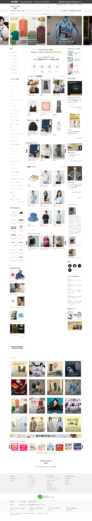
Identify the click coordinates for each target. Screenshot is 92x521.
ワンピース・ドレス (14, 92)
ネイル (11, 158)
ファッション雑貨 (13, 116)
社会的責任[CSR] (39, 513)
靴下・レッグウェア (14, 113)
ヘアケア (12, 165)
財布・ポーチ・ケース (14, 123)
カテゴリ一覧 (21, 202)
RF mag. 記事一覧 (78, 138)
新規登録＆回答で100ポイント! (63, 4)
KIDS (22, 10)
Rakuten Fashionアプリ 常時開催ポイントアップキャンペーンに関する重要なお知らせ (74, 291)
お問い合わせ (49, 484)
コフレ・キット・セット (15, 175)
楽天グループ (72, 4)
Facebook (67, 480)
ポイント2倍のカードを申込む (54, 508)
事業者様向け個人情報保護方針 (29, 513)
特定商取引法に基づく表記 (52, 488)
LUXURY (12, 480)
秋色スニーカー (56, 14)
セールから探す (13, 52)
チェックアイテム (24, 14)
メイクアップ (13, 154)
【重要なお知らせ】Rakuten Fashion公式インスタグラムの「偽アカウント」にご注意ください (75, 303)
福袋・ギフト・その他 (14, 199)
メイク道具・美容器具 (14, 171)
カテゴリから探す (13, 66)
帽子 (11, 127)
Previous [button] (10, 30)
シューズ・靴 (13, 106)
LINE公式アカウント (69, 484)
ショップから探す (13, 59)
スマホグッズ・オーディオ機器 (16, 185)
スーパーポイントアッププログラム (54, 478)
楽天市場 (79, 4)
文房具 (11, 192)
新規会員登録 (67, 478)
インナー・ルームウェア (15, 110)
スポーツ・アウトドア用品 (15, 189)
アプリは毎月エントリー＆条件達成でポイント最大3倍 (71, 10)
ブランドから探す (13, 55)
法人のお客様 (49, 486)
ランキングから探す (14, 62)
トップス (12, 82)
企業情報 (12, 513)
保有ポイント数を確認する (71, 508)
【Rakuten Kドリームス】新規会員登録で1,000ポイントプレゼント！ (32, 504)
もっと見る (22, 336)
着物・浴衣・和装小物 (14, 144)
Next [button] (82, 30)
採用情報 (46, 513)
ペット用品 (12, 195)
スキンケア (12, 147)
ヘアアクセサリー (13, 130)
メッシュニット (71, 14)
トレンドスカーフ (33, 14)
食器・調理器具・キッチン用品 (16, 178)
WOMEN (13, 10)
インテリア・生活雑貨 (14, 182)
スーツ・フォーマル (14, 137)
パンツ (11, 89)
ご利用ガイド (49, 482)
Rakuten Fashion (21, 7)
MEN (18, 10)
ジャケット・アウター (14, 86)
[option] (27, 30)
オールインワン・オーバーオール (16, 99)
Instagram (67, 482)
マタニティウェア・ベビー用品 (16, 134)
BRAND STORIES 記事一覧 (77, 192)
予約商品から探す (13, 69)
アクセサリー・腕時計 (14, 120)
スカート (12, 96)
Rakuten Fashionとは (51, 480)
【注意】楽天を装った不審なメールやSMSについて (46, 452)
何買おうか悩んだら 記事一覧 (76, 161)
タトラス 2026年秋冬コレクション (45, 14)
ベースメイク (13, 151)
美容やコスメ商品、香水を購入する (37, 508)
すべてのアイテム (13, 72)
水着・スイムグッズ (14, 140)
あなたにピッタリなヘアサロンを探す (17, 508)
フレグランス (13, 168)
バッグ (11, 103)
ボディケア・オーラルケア (15, 161)
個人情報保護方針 (18, 513)
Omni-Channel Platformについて (53, 490)
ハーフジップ (63, 14)
